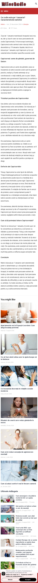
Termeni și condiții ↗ (27, 574)
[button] (4, 11)
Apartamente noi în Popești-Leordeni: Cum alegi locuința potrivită (18, 326)
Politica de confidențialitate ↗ (14, 576)
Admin (3, 24)
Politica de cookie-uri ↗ (13, 574)
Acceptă (27, 579)
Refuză (10, 579)
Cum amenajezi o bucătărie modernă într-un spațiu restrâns (26, 498)
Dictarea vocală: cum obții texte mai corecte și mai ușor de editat (26, 518)
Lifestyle (25, 24)
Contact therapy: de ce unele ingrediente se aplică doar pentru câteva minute (26, 542)
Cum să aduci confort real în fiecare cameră (18, 484)
